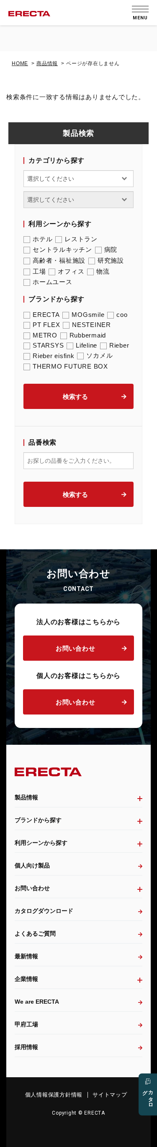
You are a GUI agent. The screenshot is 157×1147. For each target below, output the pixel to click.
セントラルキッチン (62, 249)
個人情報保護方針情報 (54, 1095)
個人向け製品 (32, 865)
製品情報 (26, 797)
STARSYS (48, 345)
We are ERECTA (37, 1001)
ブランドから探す (38, 820)
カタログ (148, 1096)
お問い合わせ (75, 648)
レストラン (81, 239)
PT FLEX (46, 324)
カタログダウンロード (44, 910)
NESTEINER (91, 324)
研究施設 (111, 260)
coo (121, 314)
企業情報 (26, 979)
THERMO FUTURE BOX (70, 366)
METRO (45, 335)
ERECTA (46, 314)
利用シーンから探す (41, 842)
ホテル (42, 239)
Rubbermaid (87, 335)
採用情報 (26, 1047)
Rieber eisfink (54, 355)
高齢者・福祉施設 (59, 260)
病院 (111, 249)
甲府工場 (26, 1024)
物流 (103, 271)
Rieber (119, 345)
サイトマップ (110, 1095)
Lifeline (86, 345)
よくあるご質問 (35, 933)
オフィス (71, 271)
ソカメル (99, 355)
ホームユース (52, 281)
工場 (39, 271)
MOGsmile (88, 314)
